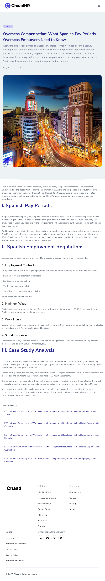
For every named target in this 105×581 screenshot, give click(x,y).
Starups (41, 526)
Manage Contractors (47, 498)
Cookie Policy (12, 555)
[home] (18, 6)
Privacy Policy (12, 549)
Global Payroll (44, 503)
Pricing (72, 503)
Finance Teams (44, 509)
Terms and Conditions (16, 543)
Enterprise (42, 520)
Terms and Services (15, 560)
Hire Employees (45, 492)
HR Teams (42, 515)
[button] (99, 6)
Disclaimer (11, 538)
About (72, 509)
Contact (72, 498)
